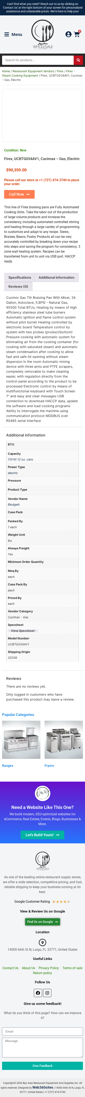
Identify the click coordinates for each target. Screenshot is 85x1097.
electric (13, 473)
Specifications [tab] (19, 277)
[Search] (78, 60)
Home (6, 71)
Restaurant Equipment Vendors (33, 71)
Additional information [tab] (56, 277)
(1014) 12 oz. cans (20, 459)
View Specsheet (23, 630)
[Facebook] (38, 993)
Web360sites (42, 1087)
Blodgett (14, 504)
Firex (60, 71)
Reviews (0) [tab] (18, 286)
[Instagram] (47, 993)
